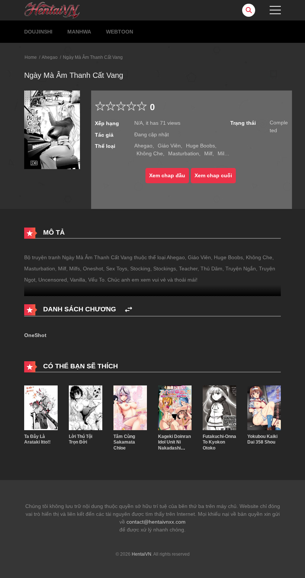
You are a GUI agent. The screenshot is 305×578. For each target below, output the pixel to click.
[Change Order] (128, 310)
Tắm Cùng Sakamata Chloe (124, 442)
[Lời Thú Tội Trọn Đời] (85, 407)
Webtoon (119, 32)
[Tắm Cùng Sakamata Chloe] (130, 407)
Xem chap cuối (213, 175)
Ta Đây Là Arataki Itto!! (37, 439)
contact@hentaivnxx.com (156, 522)
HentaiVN (141, 554)
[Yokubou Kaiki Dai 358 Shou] (264, 407)
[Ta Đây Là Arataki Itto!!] (41, 407)
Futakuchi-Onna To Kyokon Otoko (219, 442)
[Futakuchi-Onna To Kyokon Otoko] (219, 407)
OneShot (35, 335)
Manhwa (79, 32)
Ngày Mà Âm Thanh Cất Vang (93, 57)
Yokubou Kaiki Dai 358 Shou (262, 439)
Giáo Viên (169, 146)
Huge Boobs (200, 146)
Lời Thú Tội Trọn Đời (80, 439)
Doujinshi (38, 32)
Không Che (150, 153)
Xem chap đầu (167, 175)
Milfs (223, 153)
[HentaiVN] (52, 10)
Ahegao (50, 57)
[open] (275, 10)
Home (31, 57)
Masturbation (183, 153)
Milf (208, 153)
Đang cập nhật (151, 134)
